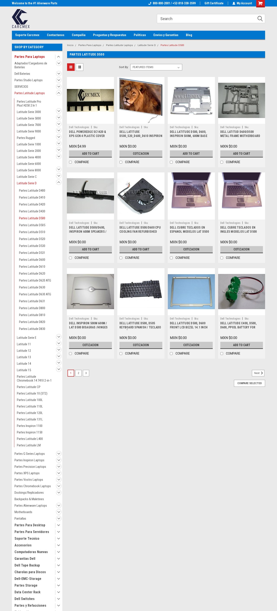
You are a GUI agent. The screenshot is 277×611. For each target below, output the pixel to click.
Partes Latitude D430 (32, 211)
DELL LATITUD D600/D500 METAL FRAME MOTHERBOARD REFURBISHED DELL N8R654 (240, 136)
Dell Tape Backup (27, 565)
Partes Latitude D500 (32, 218)
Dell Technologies (79, 127)
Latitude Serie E (26, 338)
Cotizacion (141, 153)
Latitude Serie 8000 (29, 170)
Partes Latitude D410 (32, 197)
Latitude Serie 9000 (29, 131)
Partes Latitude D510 (32, 232)
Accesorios (23, 545)
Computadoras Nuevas (31, 552)
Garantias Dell (24, 559)
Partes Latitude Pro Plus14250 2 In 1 (29, 103)
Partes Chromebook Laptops (32, 486)
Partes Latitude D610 (32, 267)
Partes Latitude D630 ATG (35, 294)
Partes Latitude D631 (32, 301)
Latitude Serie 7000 (29, 125)
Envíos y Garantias (165, 35)
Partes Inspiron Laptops (29, 460)
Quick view (90, 120)
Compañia (78, 35)
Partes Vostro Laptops (28, 480)
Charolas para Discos (30, 572)
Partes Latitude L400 (30, 439)
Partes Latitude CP (28, 387)
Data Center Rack (27, 592)
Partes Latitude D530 (32, 246)
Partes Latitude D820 (32, 322)
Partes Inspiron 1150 (29, 432)
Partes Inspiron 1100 (29, 426)
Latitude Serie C (27, 177)
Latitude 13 (24, 357)
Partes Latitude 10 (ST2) (32, 393)
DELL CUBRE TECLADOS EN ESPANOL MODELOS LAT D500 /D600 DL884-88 (189, 231)
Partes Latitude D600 (32, 260)
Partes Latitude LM (29, 445)
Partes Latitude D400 (32, 191)
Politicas (140, 35)
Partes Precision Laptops (30, 467)
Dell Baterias (22, 74)
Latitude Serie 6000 (29, 164)
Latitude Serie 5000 (29, 118)
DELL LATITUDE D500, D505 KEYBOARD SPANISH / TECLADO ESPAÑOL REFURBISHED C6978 (140, 327)
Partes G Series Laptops (29, 454)
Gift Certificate (214, 3)
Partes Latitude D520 (32, 239)
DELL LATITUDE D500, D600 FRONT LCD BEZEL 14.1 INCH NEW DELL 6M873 (189, 327)
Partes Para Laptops (29, 57)
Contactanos (55, 35)
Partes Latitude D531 (32, 253)
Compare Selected (249, 383)
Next (257, 373)
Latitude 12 (24, 351)
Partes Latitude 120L (30, 413)
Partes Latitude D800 (32, 308)
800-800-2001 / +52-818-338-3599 (174, 3)
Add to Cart (90, 153)
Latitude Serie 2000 (29, 151)
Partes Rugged (26, 138)
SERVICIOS (21, 87)
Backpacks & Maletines (29, 499)
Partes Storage (25, 585)
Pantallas (20, 518)
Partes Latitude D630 (32, 287)
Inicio (70, 45)
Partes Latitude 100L (30, 400)
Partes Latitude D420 (32, 204)
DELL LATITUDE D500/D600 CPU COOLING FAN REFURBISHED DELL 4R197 (140, 231)
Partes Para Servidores (31, 532)
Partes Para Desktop (29, 525)
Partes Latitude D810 (32, 315)
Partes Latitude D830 (32, 329)
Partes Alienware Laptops (30, 506)
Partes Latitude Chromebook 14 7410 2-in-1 (34, 378)
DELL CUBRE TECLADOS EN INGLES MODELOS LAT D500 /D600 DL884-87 (238, 231)
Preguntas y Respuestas (109, 35)
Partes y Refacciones (30, 605)
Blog (189, 35)
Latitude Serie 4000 (29, 157)
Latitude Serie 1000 (29, 144)
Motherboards (23, 512)
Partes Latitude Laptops (29, 93)
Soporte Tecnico (26, 538)
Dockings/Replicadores (29, 493)
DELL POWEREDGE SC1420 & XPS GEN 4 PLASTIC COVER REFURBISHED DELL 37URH (87, 136)
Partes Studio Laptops (28, 80)
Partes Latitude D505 (32, 225)
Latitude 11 (24, 344)
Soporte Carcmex (27, 35)
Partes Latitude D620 (32, 273)
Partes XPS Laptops (27, 473)
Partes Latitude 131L (30, 419)
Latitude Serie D (27, 183)
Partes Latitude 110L (30, 406)
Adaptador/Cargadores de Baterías (30, 65)
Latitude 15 (24, 370)
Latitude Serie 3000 (29, 112)
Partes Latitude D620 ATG (35, 280)
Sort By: (124, 67)
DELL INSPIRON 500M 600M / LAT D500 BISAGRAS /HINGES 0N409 (88, 327)
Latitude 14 (24, 364)
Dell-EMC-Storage (27, 579)
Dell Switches (24, 599)
